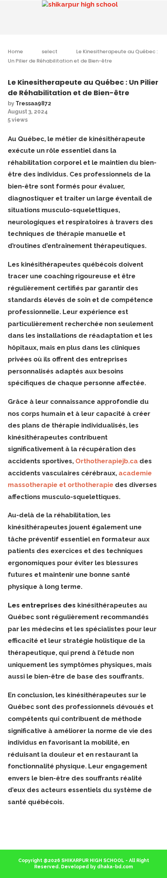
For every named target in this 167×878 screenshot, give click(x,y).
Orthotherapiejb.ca (106, 461)
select (49, 51)
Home (15, 51)
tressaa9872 (33, 103)
